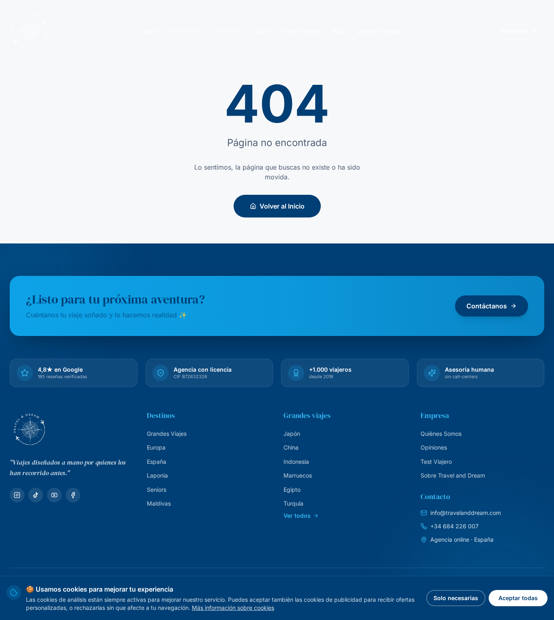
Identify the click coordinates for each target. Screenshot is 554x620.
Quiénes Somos (441, 433)
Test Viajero (436, 461)
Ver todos (297, 515)
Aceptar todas (518, 597)
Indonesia (296, 461)
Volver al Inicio (282, 206)
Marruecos (297, 475)
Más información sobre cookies (233, 607)
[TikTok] (35, 495)
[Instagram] (17, 495)
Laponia (157, 475)
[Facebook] (73, 495)
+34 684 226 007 (454, 526)
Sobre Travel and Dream (453, 475)
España (156, 461)
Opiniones (434, 447)
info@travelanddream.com (465, 512)
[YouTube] (54, 495)
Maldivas (159, 503)
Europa (156, 447)
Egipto (292, 489)
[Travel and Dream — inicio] (29, 31)
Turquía (293, 503)
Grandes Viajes (167, 433)
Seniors (156, 489)
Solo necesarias (456, 597)
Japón (291, 433)
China (290, 447)
